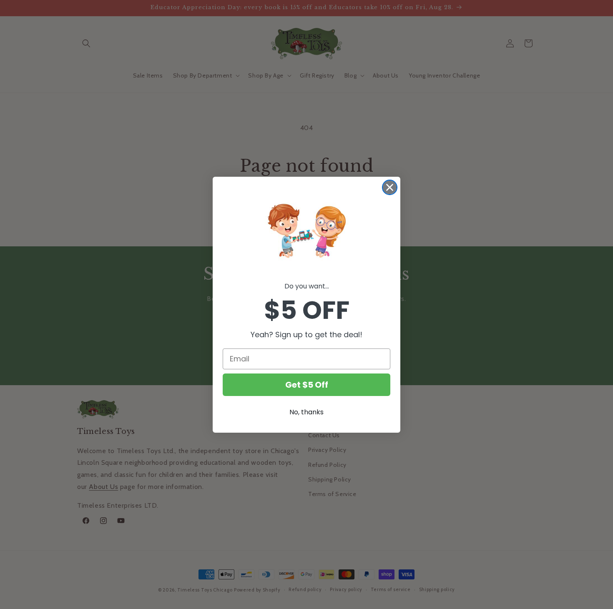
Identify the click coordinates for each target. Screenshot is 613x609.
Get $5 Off (306, 385)
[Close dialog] (389, 187)
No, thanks (306, 412)
